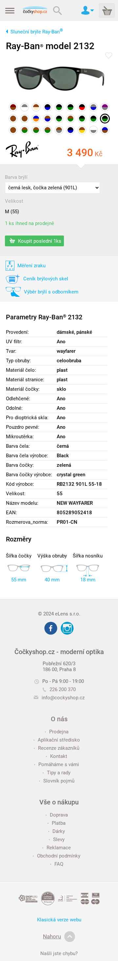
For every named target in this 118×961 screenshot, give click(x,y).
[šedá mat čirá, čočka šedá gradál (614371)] (25, 107)
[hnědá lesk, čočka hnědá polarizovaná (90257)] (13, 130)
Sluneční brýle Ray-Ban (36, 32)
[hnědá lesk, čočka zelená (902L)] (47, 130)
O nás (59, 719)
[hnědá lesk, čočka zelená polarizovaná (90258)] (36, 130)
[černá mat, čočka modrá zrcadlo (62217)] (47, 107)
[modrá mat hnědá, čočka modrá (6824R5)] (105, 130)
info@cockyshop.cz (63, 698)
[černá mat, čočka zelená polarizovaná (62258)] (70, 107)
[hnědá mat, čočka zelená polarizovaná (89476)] (70, 118)
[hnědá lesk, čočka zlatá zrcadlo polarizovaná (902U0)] (82, 130)
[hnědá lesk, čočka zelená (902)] (25, 130)
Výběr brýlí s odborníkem (51, 292)
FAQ (58, 864)
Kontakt (58, 756)
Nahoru (52, 936)
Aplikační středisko (59, 740)
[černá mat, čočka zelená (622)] (59, 107)
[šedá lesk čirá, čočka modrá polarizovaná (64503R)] (93, 107)
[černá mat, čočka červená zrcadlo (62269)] (82, 107)
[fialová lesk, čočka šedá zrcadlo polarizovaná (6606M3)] (105, 107)
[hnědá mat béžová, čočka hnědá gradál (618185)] (36, 107)
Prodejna (59, 732)
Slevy (59, 839)
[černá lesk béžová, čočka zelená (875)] (59, 118)
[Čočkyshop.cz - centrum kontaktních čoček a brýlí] (35, 10)
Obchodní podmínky (58, 856)
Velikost (14, 201)
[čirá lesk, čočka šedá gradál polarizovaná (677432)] (93, 130)
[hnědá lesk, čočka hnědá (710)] (25, 118)
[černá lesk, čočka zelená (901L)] (105, 118)
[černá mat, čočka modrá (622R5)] (70, 130)
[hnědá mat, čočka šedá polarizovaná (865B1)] (59, 130)
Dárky (58, 831)
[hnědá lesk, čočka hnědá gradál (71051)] (13, 118)
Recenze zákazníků (58, 748)
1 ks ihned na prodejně (29, 223)
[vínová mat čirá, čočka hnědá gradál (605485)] (13, 107)
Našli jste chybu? (59, 953)
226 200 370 (62, 689)
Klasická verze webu (59, 920)
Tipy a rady (58, 773)
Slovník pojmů (58, 781)
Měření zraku (31, 266)
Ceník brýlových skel (45, 279)
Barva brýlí (16, 177)
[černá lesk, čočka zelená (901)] (82, 118)
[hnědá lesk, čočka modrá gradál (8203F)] (47, 118)
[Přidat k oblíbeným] (108, 56)
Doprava (59, 815)
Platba (59, 823)
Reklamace (59, 848)
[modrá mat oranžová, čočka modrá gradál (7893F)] (36, 118)
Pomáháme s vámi (58, 764)
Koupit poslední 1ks (39, 241)
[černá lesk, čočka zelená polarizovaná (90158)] (93, 118)
